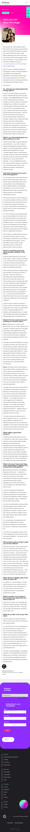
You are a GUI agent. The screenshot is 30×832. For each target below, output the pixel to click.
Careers (5, 792)
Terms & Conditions (19, 822)
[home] (6, 3)
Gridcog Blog (6, 774)
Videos (5, 779)
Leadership (6, 789)
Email (5, 709)
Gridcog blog (5, 9)
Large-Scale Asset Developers (10, 757)
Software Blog (6, 777)
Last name (7, 722)
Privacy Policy (10, 822)
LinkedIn (5, 804)
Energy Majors (6, 765)
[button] (26, 2)
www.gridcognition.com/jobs (12, 64)
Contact (5, 797)
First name (7, 715)
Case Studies (6, 772)
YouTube (5, 807)
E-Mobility (5, 759)
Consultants (6, 762)
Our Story (5, 786)
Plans (4, 794)
